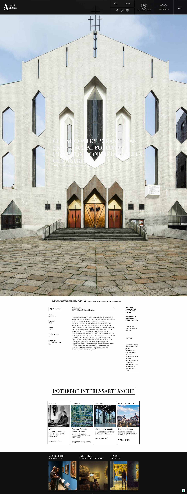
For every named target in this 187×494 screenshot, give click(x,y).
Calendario (56, 309)
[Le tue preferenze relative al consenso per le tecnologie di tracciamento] (183, 490)
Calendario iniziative (78, 300)
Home (54, 300)
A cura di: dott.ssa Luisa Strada (83, 309)
